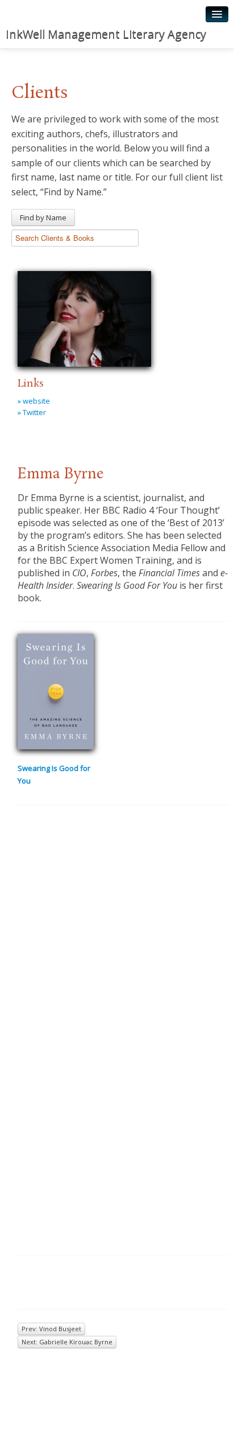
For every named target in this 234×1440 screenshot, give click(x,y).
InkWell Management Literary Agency (106, 34)
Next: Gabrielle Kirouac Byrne (67, 1342)
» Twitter (32, 412)
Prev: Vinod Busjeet (51, 1328)
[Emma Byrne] (84, 317)
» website (34, 401)
